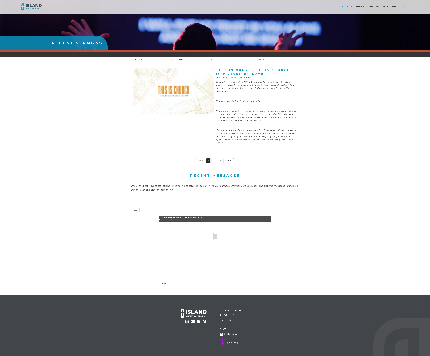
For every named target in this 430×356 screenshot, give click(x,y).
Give (404, 7)
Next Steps (374, 7)
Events (395, 7)
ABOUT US (360, 7)
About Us (227, 315)
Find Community (233, 310)
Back (136, 210)
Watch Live (347, 7)
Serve (385, 7)
